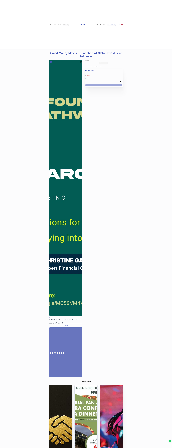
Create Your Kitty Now (112, 24)
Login (119, 24)
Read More (66, 325)
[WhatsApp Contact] (170, 441)
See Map (101, 66)
